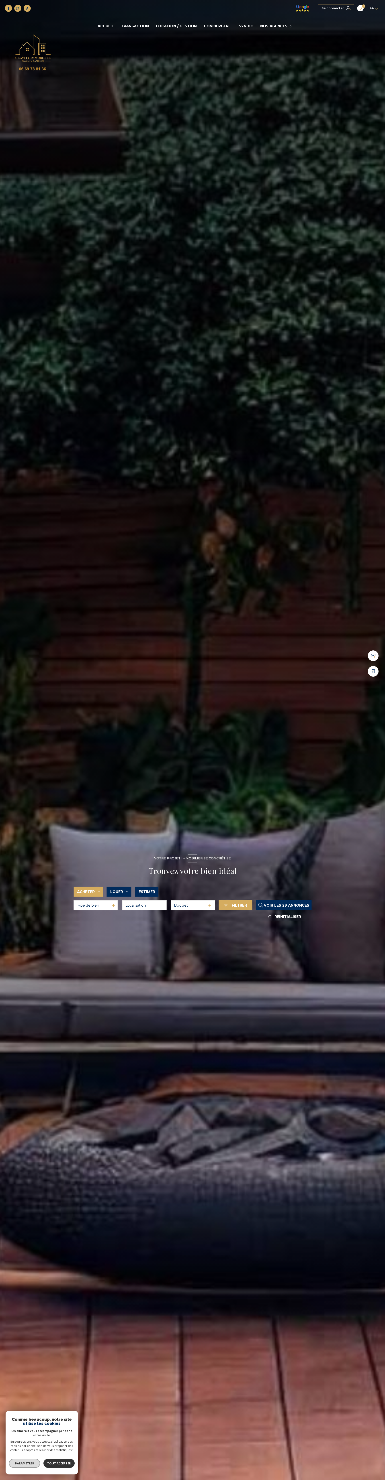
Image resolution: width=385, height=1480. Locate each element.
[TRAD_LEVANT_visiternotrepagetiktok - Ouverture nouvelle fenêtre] (27, 8)
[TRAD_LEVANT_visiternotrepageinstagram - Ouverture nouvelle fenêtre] (17, 8)
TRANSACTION (135, 26)
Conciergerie (218, 26)
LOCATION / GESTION (176, 26)
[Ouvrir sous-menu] (291, 26)
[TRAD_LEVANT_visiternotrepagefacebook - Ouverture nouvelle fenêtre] (8, 8)
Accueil (106, 26)
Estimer (147, 891)
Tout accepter (59, 1463)
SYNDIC (246, 26)
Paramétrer (24, 1463)
